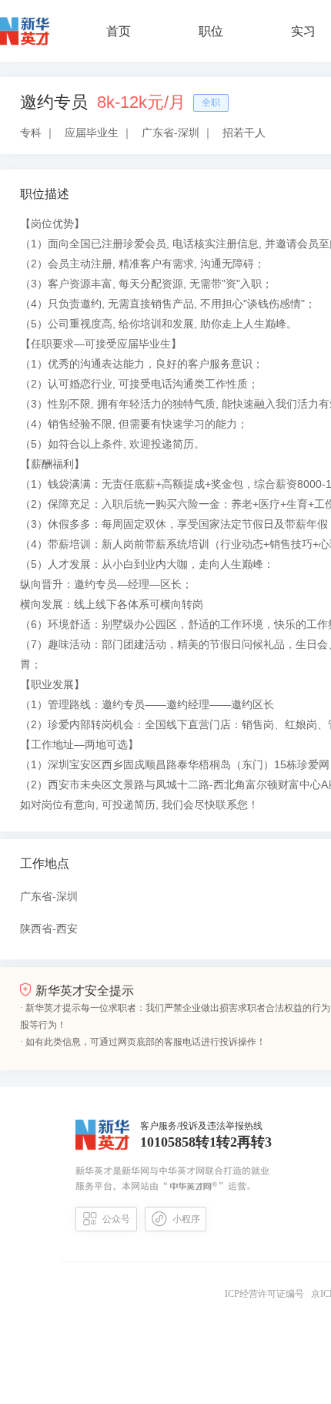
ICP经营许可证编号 (267, 1293)
